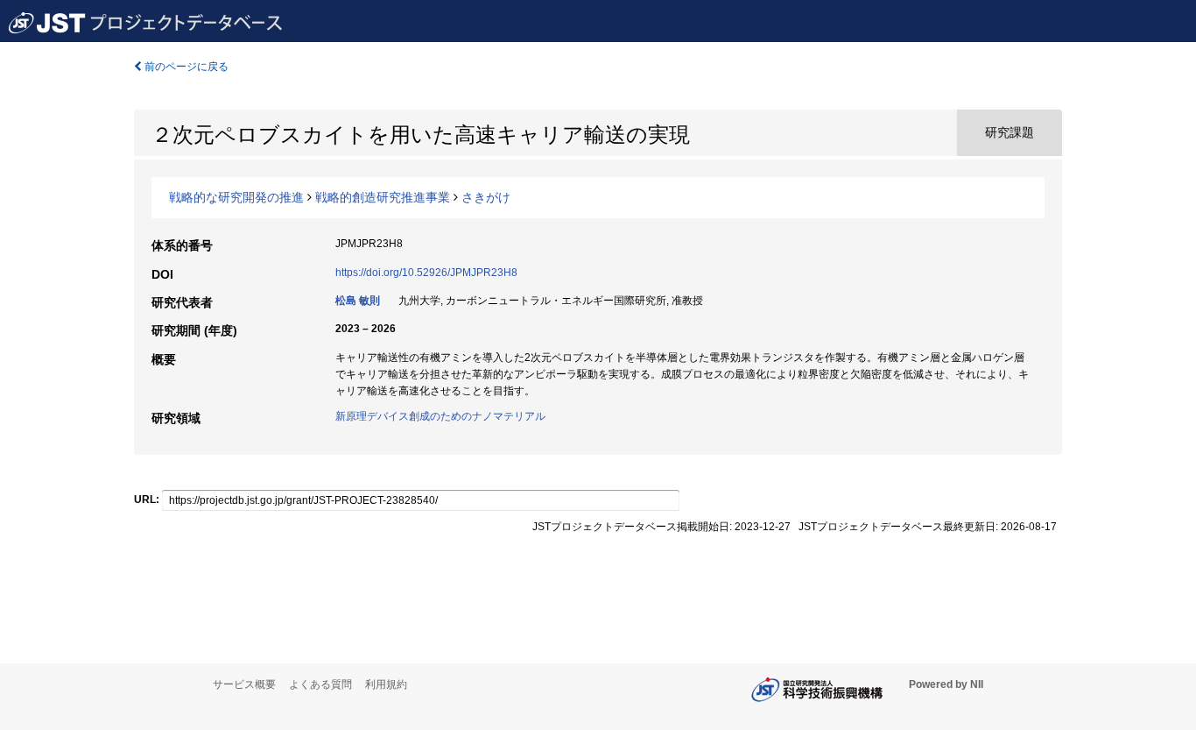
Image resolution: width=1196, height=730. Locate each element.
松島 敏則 (357, 300)
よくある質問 (320, 684)
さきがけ (485, 197)
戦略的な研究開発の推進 (236, 197)
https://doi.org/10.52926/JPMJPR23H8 (426, 272)
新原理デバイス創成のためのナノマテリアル (440, 416)
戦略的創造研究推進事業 (382, 197)
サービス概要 (244, 684)
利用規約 (386, 684)
